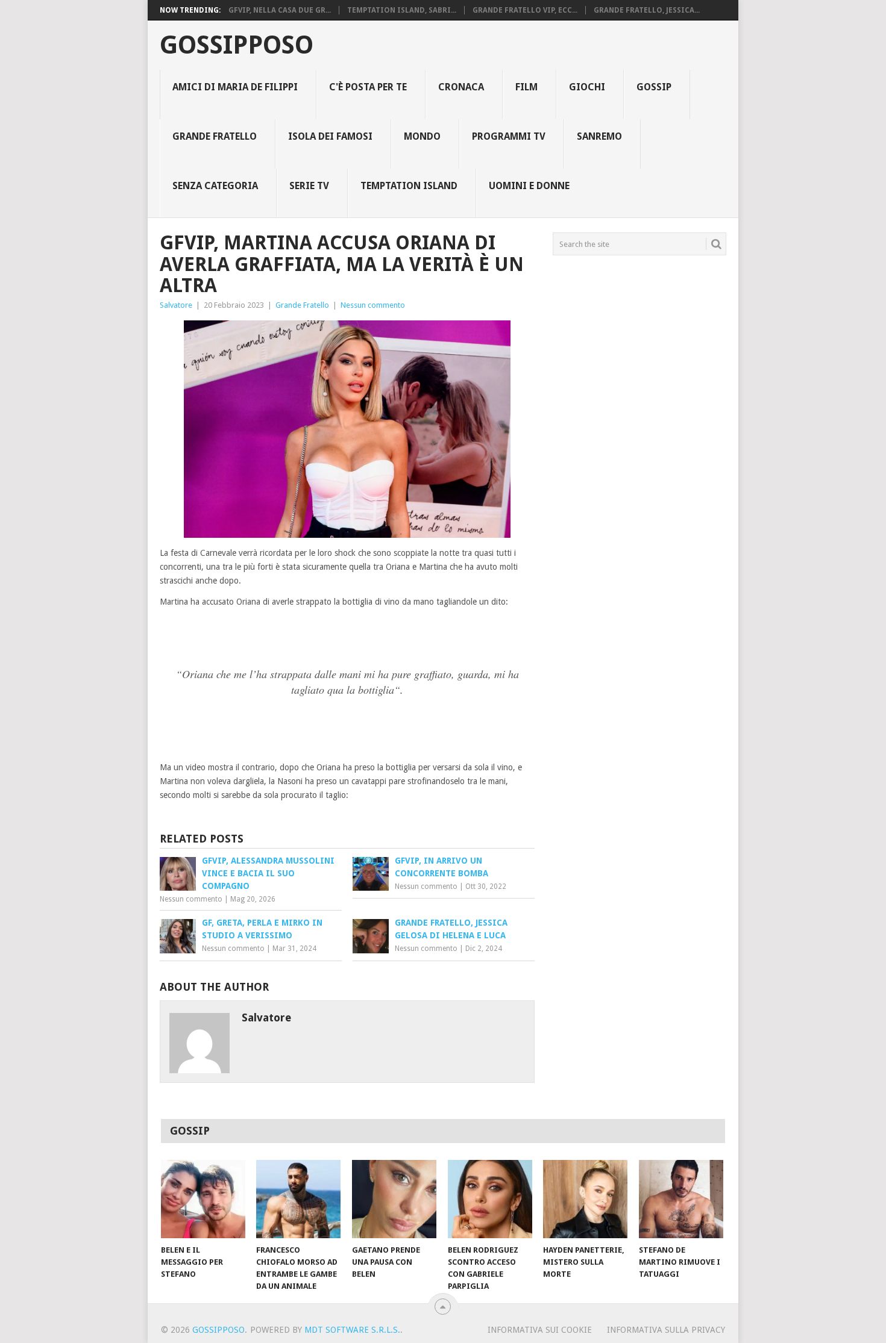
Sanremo (599, 136)
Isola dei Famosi (330, 136)
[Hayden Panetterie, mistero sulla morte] (585, 1199)
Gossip (653, 87)
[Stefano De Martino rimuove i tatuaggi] (681, 1199)
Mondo (422, 136)
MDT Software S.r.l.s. (352, 1330)
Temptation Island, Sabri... (401, 10)
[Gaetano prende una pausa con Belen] (394, 1199)
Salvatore (176, 305)
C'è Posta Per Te (368, 87)
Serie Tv (309, 186)
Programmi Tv (508, 136)
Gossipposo (236, 45)
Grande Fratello (214, 136)
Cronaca (461, 87)
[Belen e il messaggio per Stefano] (203, 1199)
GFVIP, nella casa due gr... (279, 10)
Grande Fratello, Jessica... (647, 10)
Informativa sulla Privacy (666, 1330)
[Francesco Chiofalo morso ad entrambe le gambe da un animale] (298, 1199)
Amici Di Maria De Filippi (235, 87)
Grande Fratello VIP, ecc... (525, 10)
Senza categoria (215, 186)
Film (526, 87)
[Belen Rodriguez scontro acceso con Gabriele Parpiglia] (490, 1199)
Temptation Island (408, 186)
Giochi (587, 87)
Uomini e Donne (529, 186)
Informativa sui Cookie (540, 1330)
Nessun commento (373, 305)
